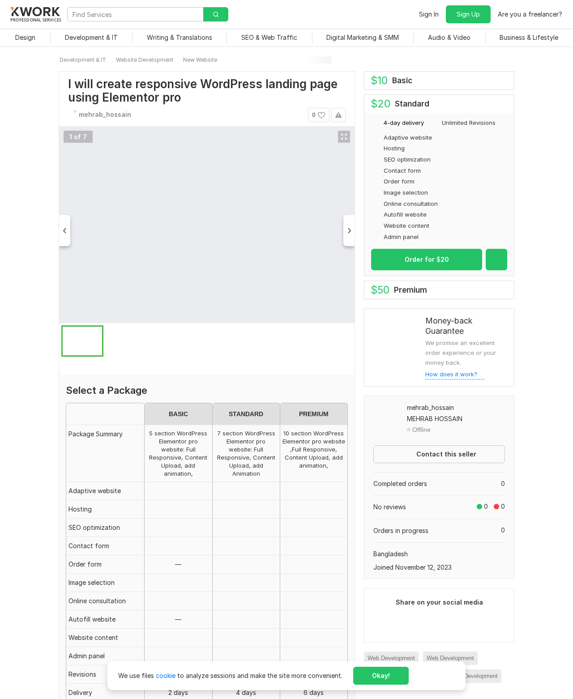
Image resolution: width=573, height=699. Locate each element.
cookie (165, 675)
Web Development (391, 658)
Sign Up (468, 14)
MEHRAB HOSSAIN (434, 418)
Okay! (381, 675)
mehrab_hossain (430, 407)
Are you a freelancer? (530, 14)
